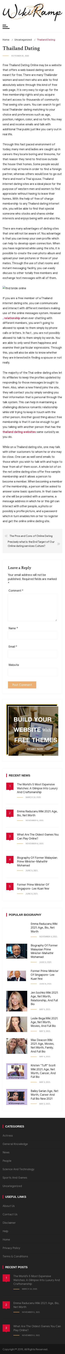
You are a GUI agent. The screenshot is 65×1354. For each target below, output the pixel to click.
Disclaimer (9, 1223)
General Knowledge (15, 1144)
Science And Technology (18, 1169)
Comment (15, 590)
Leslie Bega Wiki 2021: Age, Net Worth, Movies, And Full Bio (44, 1022)
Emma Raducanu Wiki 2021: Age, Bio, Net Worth (44, 927)
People (7, 1161)
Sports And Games (15, 1177)
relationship (12, 318)
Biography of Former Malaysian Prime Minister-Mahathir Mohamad (37, 861)
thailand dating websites (19, 432)
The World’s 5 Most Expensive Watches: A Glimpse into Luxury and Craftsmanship (37, 788)
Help (5, 1231)
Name (13, 628)
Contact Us (10, 1214)
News (6, 1152)
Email (12, 646)
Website (13, 665)
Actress (8, 1135)
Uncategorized (12, 1186)
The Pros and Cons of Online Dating (31, 536)
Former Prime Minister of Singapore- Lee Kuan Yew (45, 975)
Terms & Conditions (15, 1256)
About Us (9, 1206)
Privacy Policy (11, 1248)
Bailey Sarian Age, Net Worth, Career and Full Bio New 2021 (44, 1095)
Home (6, 1239)
